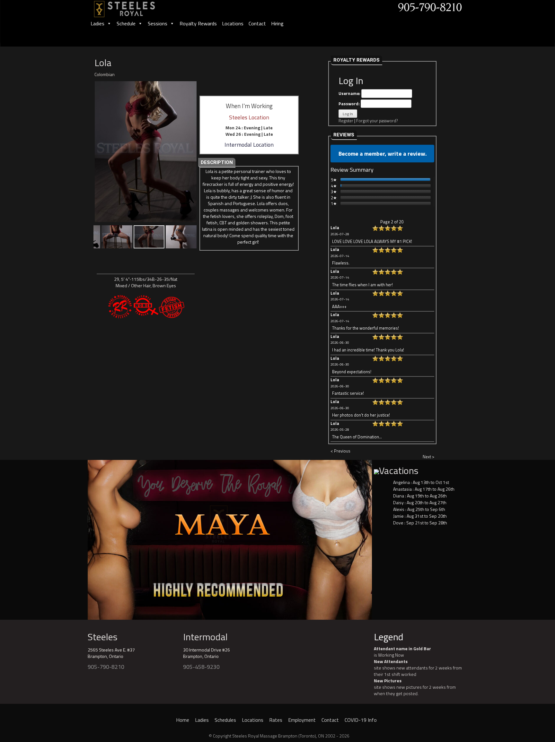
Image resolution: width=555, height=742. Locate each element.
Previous (76, 538)
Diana (398, 495)
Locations (232, 23)
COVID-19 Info (361, 720)
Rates (275, 720)
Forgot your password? (377, 120)
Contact (257, 23)
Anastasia (402, 489)
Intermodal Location (249, 144)
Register (346, 120)
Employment (302, 720)
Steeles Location (249, 117)
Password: (350, 103)
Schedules (225, 720)
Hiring (277, 23)
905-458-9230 (201, 666)
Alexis (398, 509)
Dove (398, 522)
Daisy (398, 502)
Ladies (97, 23)
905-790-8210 (106, 666)
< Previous (340, 451)
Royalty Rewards (198, 23)
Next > (428, 456)
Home (182, 720)
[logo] (131, 6)
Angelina (401, 482)
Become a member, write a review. (383, 153)
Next (383, 538)
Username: (350, 93)
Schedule (126, 23)
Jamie (398, 516)
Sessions (157, 23)
